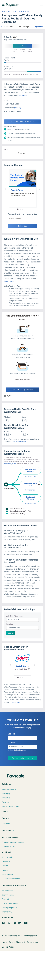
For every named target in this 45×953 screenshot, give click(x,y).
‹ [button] (5, 188)
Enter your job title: (22, 380)
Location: (7, 100)
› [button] (39, 188)
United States (6, 11)
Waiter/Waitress (23, 11)
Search (11, 633)
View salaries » (30, 476)
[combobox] (22, 104)
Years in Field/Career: (12, 111)
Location (9, 624)
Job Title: (11, 734)
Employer (22, 153)
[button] (1, 26)
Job (14, 11)
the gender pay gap (20, 441)
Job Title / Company (14, 616)
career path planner (10, 463)
